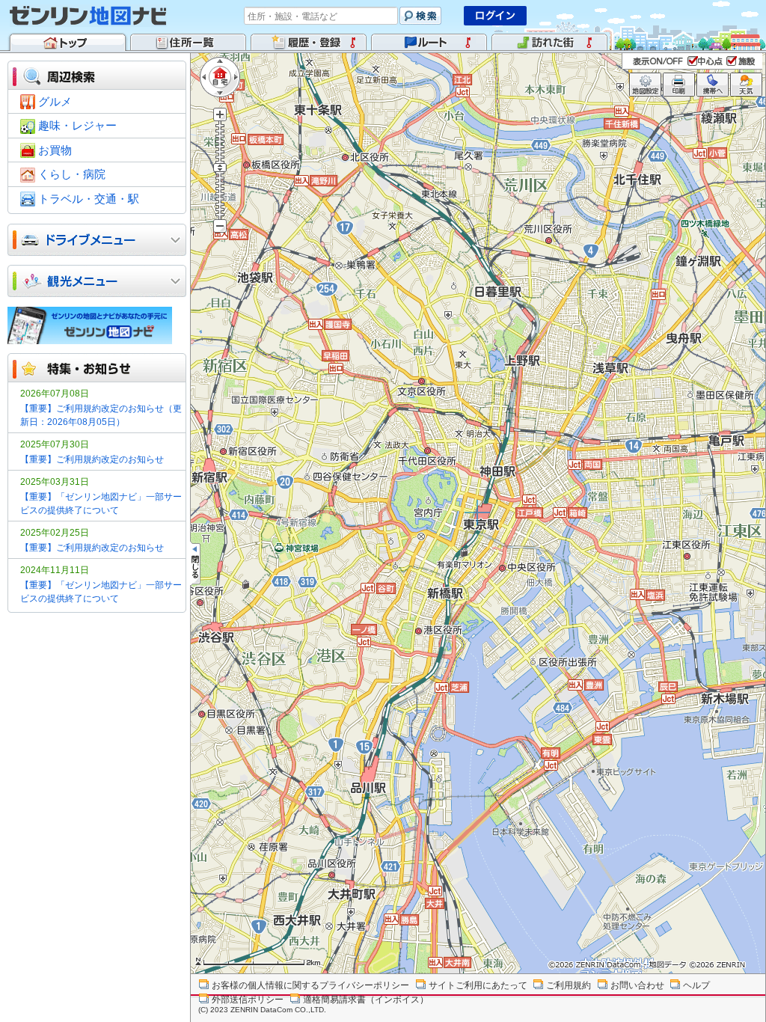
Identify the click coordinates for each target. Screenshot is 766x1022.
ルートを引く (429, 41)
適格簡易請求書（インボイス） (366, 999)
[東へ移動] (234, 77)
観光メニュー (83, 281)
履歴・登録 (308, 41)
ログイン (495, 15)
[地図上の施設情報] (742, 60)
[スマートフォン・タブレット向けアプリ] (96, 325)
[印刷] (679, 85)
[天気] (746, 85)
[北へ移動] (220, 63)
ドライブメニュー (83, 239)
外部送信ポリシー (248, 999)
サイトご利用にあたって (478, 985)
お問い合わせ (637, 985)
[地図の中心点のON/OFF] (706, 60)
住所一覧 (188, 41)
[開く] (175, 240)
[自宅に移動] (220, 77)
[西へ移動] (206, 77)
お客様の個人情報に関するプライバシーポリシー (310, 985)
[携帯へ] (712, 85)
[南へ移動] (220, 91)
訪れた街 (549, 41)
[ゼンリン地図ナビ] (88, 15)
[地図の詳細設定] (645, 85)
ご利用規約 (568, 985)
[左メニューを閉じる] (195, 564)
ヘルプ (696, 985)
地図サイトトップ (67, 41)
